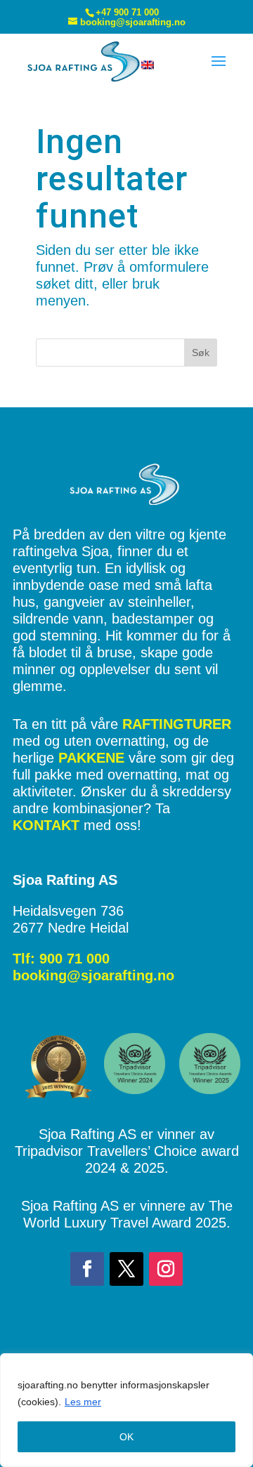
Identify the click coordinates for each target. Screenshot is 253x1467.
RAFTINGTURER (176, 724)
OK (126, 1436)
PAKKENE (91, 757)
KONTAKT (46, 825)
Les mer (83, 1401)
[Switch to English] (147, 64)
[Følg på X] (126, 1269)
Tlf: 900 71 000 (61, 958)
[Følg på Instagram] (166, 1269)
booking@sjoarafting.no (93, 975)
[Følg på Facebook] (87, 1269)
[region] (126, 1410)
